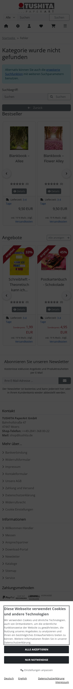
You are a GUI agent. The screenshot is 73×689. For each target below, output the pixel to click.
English (22, 678)
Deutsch (9, 678)
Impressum (62, 682)
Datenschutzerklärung (51, 678)
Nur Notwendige (36, 659)
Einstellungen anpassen (38, 670)
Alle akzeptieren (36, 649)
